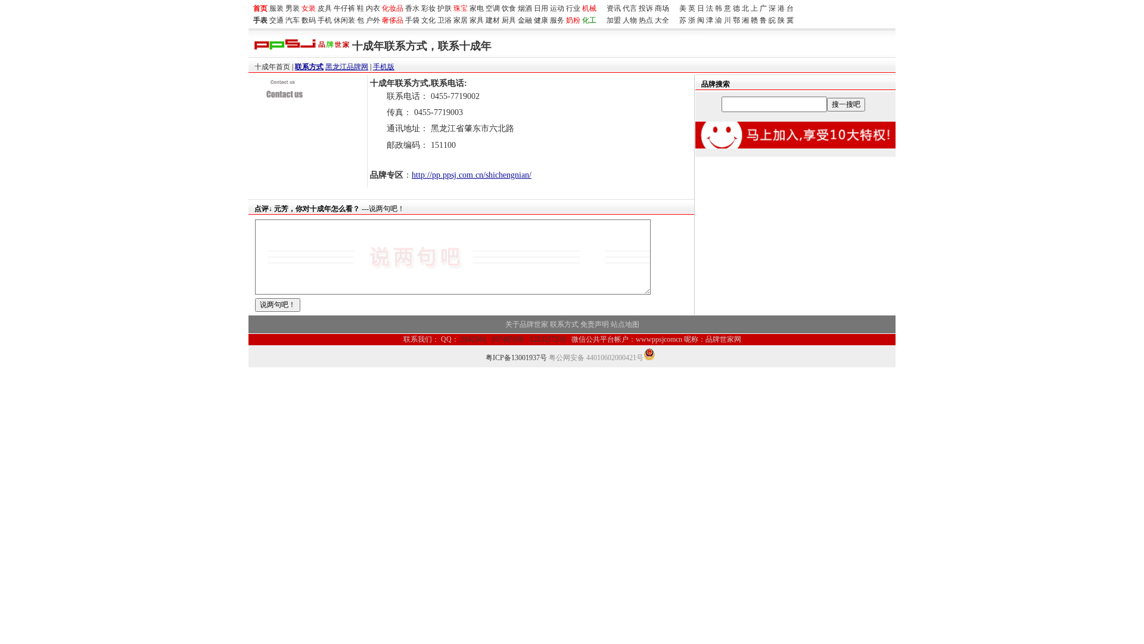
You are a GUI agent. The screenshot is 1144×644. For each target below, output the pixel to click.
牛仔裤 (344, 8)
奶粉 (573, 20)
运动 (557, 8)
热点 (646, 20)
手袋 (412, 20)
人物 (630, 20)
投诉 (646, 8)
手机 (325, 20)
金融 (525, 20)
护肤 (444, 8)
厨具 (509, 20)
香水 (412, 8)
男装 (292, 8)
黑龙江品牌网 (346, 67)
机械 (589, 8)
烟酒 (525, 8)
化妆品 (392, 8)
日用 (541, 8)
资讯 (614, 8)
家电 (477, 8)
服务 (557, 20)
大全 (662, 20)
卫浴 (444, 20)
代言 (630, 8)
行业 (573, 8)
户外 (373, 20)
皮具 (325, 8)
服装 (276, 8)
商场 (662, 8)
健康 (541, 20)
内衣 (373, 8)
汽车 (292, 20)
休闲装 (344, 20)
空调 (493, 8)
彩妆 (428, 8)
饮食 (509, 8)
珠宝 (460, 8)
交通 (276, 20)
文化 (428, 20)
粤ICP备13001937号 (516, 358)
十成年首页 (272, 67)
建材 (493, 20)
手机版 (383, 67)
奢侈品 (392, 20)
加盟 (614, 20)
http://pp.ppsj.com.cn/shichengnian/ (471, 175)
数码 (308, 20)
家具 (477, 20)
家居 (460, 20)
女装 (308, 8)
